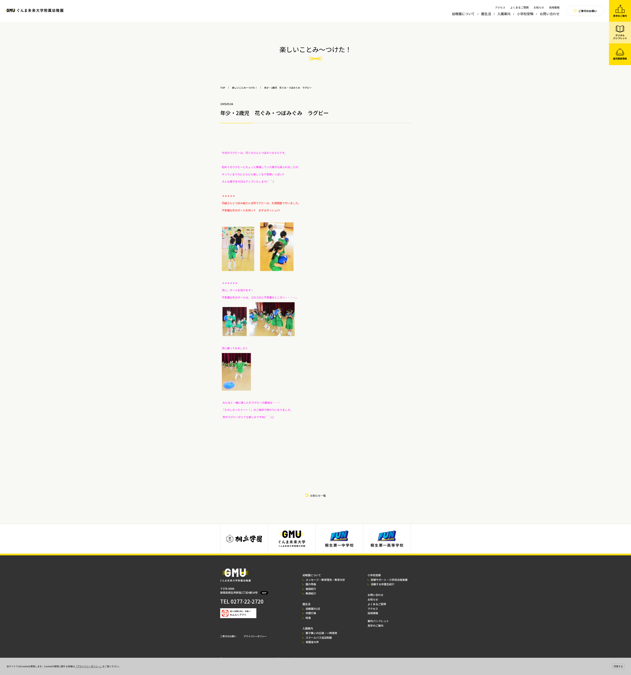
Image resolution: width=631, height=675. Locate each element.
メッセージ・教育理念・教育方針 (325, 580)
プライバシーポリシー (255, 636)
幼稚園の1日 (313, 609)
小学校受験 (525, 13)
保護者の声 (312, 642)
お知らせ (539, 7)
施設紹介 (311, 589)
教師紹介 (311, 593)
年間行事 (311, 613)
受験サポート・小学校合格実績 (389, 580)
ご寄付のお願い (228, 636)
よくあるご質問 (519, 7)
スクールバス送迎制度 (319, 637)
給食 (308, 618)
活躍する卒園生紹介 (382, 584)
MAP (264, 592)
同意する (618, 666)
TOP (222, 87)
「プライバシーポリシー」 (88, 666)
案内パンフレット (378, 621)
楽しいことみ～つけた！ (244, 87)
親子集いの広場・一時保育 (321, 633)
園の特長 (311, 584)
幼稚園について (463, 13)
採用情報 (554, 7)
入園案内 (504, 13)
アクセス (500, 7)
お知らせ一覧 (318, 495)
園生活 (486, 13)
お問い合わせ (550, 13)
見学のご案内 (375, 626)
